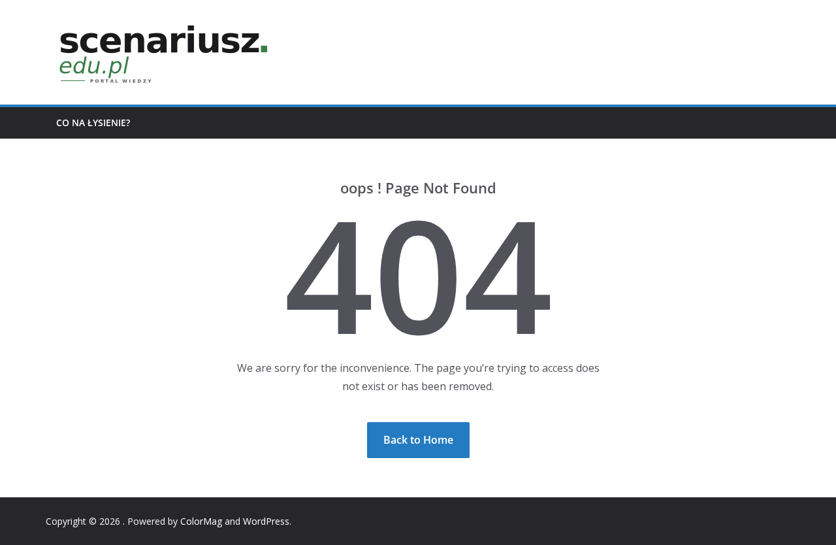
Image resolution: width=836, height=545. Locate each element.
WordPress (266, 521)
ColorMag (201, 521)
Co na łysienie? (93, 122)
